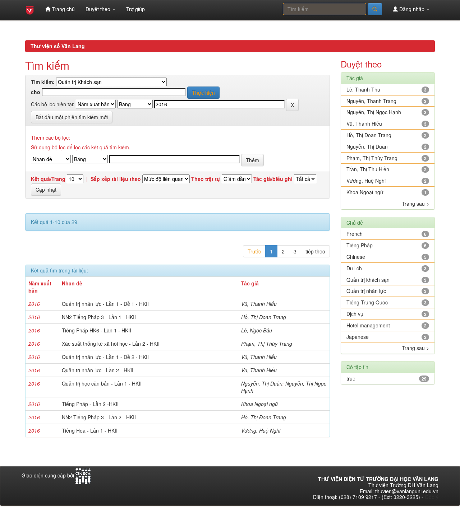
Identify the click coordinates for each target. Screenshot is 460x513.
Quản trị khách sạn (368, 279)
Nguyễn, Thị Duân (261, 383)
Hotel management (368, 325)
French (354, 233)
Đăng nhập (412, 9)
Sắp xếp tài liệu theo (116, 179)
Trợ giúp (135, 9)
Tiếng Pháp (359, 245)
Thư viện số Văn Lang (58, 46)
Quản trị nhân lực (366, 290)
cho (35, 92)
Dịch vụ (354, 313)
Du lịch (354, 268)
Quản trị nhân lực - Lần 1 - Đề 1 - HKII (105, 303)
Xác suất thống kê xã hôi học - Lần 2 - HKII (111, 343)
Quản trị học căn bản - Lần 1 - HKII (102, 383)
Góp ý (431, 496)
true (350, 378)
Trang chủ (62, 9)
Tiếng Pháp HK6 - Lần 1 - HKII (96, 330)
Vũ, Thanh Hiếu (259, 303)
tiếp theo (315, 251)
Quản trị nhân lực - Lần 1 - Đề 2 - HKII (105, 356)
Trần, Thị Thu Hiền (367, 169)
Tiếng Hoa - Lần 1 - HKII (90, 430)
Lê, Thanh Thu (363, 89)
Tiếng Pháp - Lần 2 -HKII (90, 403)
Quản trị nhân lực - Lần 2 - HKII (97, 370)
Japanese (357, 336)
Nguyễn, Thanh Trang (371, 100)
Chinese (355, 256)
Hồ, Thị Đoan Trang (263, 317)
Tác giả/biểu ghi (273, 179)
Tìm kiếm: (43, 82)
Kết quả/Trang (48, 179)
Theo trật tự (205, 179)
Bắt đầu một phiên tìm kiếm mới (72, 117)
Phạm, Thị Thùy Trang (266, 343)
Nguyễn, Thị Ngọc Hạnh (373, 112)
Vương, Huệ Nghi (260, 430)
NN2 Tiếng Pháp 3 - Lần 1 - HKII (99, 317)
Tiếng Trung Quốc (367, 302)
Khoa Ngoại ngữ (259, 403)
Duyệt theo (99, 9)
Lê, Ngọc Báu (256, 330)
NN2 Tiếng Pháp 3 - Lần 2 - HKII (99, 417)
